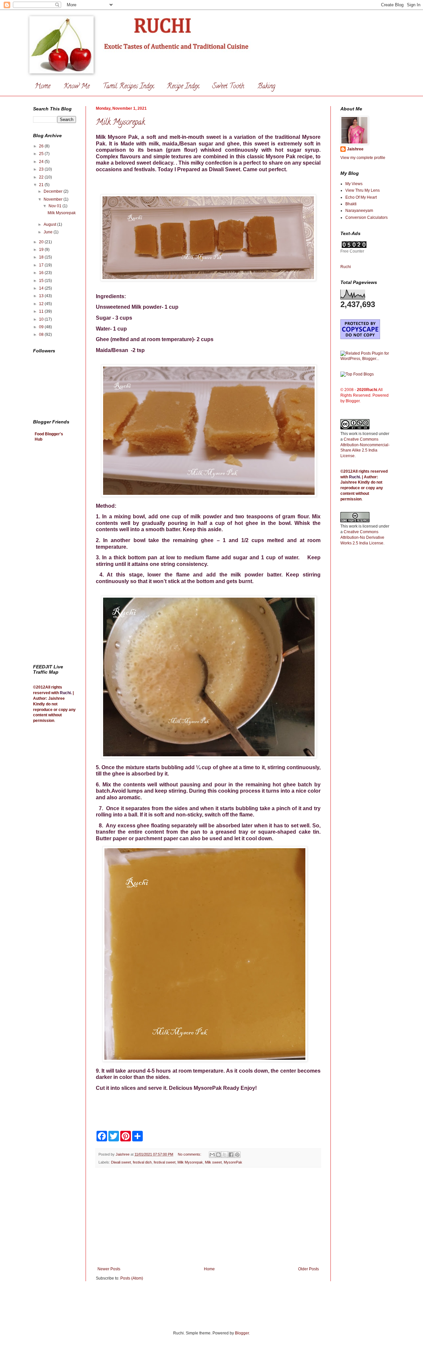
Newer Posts (108, 1269)
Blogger (242, 1333)
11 (42, 311)
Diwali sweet (121, 1162)
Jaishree (355, 149)
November (53, 199)
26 (42, 146)
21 (42, 184)
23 (42, 169)
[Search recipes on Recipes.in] (357, 374)
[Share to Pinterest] (237, 1154)
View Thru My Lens (362, 190)
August (50, 224)
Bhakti (351, 204)
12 (42, 303)
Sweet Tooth (228, 87)
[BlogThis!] (218, 1154)
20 (42, 242)
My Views (354, 183)
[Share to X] (224, 1154)
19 (42, 249)
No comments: (190, 1154)
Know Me (76, 87)
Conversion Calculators (366, 217)
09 (42, 327)
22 (42, 177)
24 (42, 161)
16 (42, 272)
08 (42, 334)
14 (42, 288)
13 (42, 296)
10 (42, 319)
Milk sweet (213, 1162)
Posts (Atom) (131, 1278)
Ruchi (65, 693)
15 (42, 280)
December (53, 191)
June (49, 232)
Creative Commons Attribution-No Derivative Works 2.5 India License (362, 537)
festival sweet (164, 1162)
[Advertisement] (208, 1217)
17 (42, 265)
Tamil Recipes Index (128, 87)
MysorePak (233, 1162)
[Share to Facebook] (231, 1154)
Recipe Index (183, 87)
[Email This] (212, 1154)
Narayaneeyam (359, 210)
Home (42, 87)
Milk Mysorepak (120, 123)
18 (42, 257)
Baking (266, 87)
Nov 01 (55, 206)
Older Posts (308, 1269)
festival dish (142, 1162)
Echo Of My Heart (361, 197)
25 (42, 153)
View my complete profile (362, 157)
